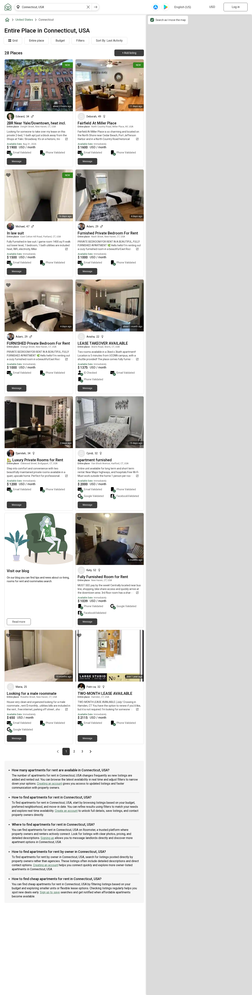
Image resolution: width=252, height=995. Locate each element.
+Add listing (129, 52)
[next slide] (66, 85)
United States (24, 19)
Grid (15, 40)
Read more (18, 621)
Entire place (36, 40)
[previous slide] (11, 85)
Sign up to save (50, 892)
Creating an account (49, 783)
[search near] (18, 7)
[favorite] (8, 65)
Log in (236, 7)
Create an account (66, 811)
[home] (7, 20)
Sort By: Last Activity (109, 40)
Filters (80, 40)
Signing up (47, 838)
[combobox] (53, 7)
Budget (60, 40)
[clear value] (88, 7)
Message (16, 161)
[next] (95, 7)
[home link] (7, 7)
